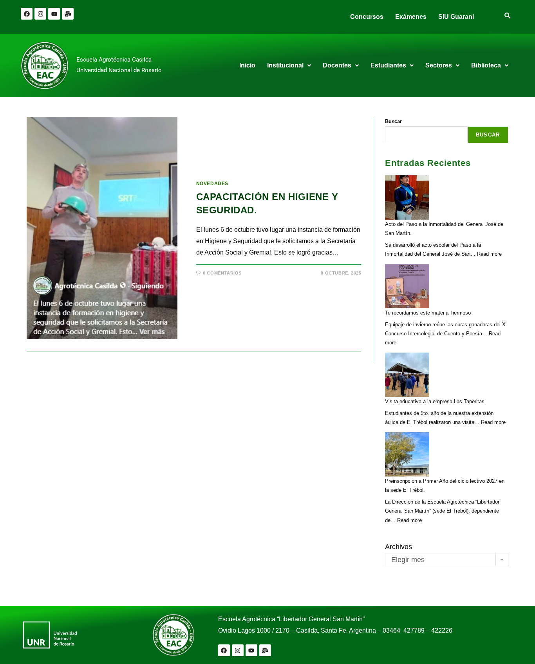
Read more (489, 254)
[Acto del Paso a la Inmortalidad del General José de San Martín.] (407, 197)
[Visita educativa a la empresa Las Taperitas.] (407, 375)
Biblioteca (486, 65)
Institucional (285, 65)
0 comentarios (222, 273)
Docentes (337, 65)
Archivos (398, 547)
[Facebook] (27, 14)
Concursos (366, 16)
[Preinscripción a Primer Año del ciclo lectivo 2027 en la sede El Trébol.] (407, 454)
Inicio (247, 65)
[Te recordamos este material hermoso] (407, 286)
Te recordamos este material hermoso (428, 313)
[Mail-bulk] (68, 14)
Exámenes (411, 16)
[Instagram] (40, 14)
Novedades (212, 183)
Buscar (393, 121)
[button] (289, 65)
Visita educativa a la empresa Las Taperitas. (435, 401)
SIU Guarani (456, 16)
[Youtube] (54, 14)
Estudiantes (388, 65)
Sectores (438, 65)
